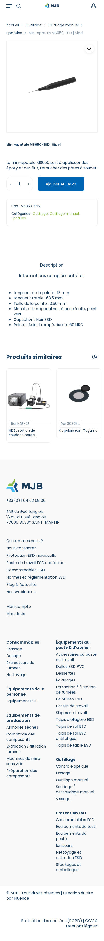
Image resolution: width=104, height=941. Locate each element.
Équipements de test (75, 826)
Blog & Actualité (21, 584)
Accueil (12, 25)
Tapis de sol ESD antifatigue (71, 736)
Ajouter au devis (61, 184)
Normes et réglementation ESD (36, 577)
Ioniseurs (64, 845)
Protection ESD (71, 813)
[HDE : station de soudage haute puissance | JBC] (29, 396)
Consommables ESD (25, 570)
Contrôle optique (72, 766)
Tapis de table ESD (73, 745)
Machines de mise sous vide (23, 761)
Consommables (22, 642)
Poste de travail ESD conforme (35, 562)
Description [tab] (52, 265)
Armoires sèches (22, 727)
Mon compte (18, 606)
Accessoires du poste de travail (76, 657)
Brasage (14, 649)
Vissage (63, 799)
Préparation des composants (21, 773)
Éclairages (65, 680)
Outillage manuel (63, 25)
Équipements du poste (71, 836)
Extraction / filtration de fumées (76, 689)
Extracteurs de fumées (20, 665)
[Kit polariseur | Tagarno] (78, 396)
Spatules (14, 32)
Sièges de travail (71, 713)
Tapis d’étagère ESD (75, 719)
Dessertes (65, 673)
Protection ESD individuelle (31, 555)
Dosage (13, 656)
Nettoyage (16, 675)
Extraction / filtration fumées (26, 749)
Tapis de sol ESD (71, 726)
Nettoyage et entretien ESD (69, 855)
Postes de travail (72, 706)
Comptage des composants (20, 737)
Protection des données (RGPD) (51, 920)
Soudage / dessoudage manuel (75, 789)
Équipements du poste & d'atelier (73, 645)
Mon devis (15, 614)
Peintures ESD (69, 699)
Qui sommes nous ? (24, 541)
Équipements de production (23, 718)
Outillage (34, 25)
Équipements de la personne (25, 691)
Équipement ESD (21, 701)
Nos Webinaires (21, 592)
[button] (9, 5)
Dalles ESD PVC (70, 666)
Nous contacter (21, 548)
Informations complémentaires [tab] (52, 275)
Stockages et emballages (68, 867)
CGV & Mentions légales (82, 923)
